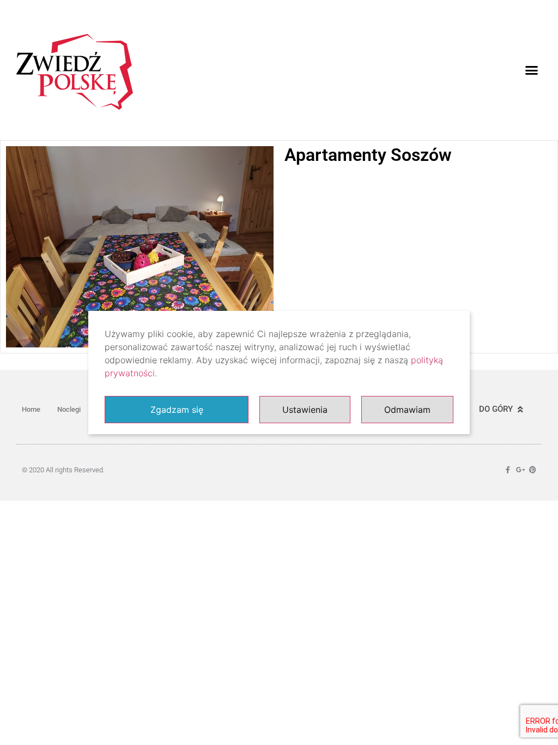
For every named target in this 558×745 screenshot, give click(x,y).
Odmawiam (407, 409)
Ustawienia (304, 409)
